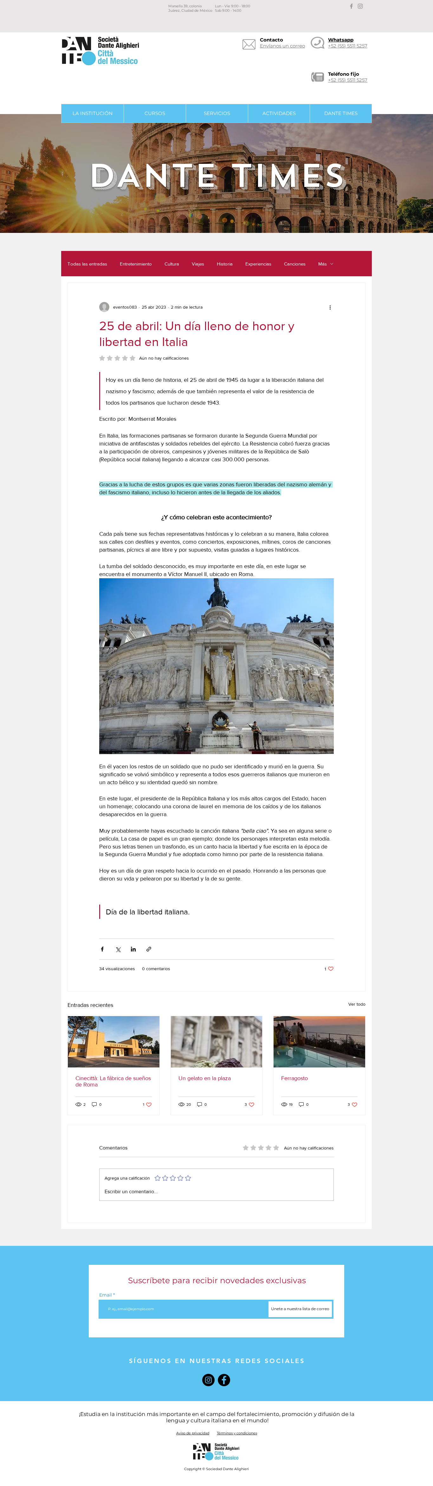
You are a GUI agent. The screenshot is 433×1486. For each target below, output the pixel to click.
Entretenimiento (136, 263)
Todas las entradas (87, 263)
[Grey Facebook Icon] (351, 6)
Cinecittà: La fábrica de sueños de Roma (113, 1081)
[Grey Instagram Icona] (360, 6)
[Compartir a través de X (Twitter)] (118, 949)
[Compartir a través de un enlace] (149, 949)
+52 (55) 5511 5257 (347, 80)
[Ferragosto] (319, 1041)
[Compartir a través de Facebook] (102, 949)
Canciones (295, 263)
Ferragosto (294, 1078)
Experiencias (258, 263)
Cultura (172, 263)
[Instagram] (208, 1380)
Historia (225, 263)
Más (322, 263)
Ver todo (356, 1004)
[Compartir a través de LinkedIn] (133, 949)
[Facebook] (224, 1380)
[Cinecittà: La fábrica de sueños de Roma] (113, 1041)
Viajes (198, 263)
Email (105, 1295)
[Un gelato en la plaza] (216, 1041)
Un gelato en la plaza (204, 1078)
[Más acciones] (330, 307)
